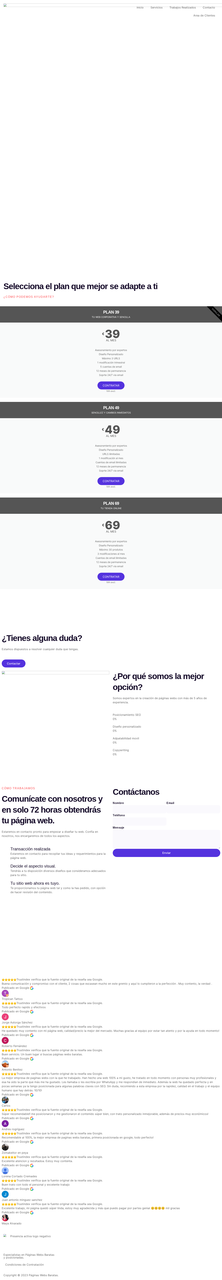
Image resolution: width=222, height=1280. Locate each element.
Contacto (209, 7)
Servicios (157, 7)
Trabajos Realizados (182, 7)
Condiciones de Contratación (24, 1264)
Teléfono (119, 815)
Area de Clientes (204, 15)
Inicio (140, 7)
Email (170, 803)
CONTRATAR (111, 385)
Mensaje (118, 827)
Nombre (118, 803)
